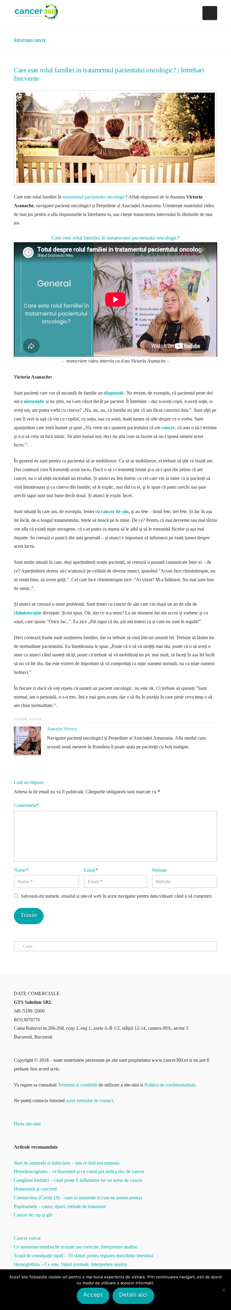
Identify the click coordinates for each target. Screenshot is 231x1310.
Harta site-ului (27, 1123)
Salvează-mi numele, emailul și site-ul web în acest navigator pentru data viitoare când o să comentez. (117, 896)
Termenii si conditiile (77, 1084)
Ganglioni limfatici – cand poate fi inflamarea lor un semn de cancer (78, 1180)
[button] (209, 13)
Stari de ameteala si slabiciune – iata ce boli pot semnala (66, 1163)
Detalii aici (133, 1294)
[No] (223, 1290)
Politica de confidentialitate (170, 1084)
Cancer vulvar (27, 1238)
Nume (21, 870)
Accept (93, 1294)
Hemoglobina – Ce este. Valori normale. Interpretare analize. (71, 1264)
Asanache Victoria (61, 728)
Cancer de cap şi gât (33, 1214)
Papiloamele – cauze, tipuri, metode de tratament (60, 1206)
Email (91, 870)
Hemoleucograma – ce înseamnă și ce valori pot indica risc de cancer (79, 1171)
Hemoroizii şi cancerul (35, 1188)
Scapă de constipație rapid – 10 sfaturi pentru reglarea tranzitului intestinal (83, 1255)
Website (159, 870)
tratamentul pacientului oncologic (94, 196)
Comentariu (26, 805)
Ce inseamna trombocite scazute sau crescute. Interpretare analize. (76, 1246)
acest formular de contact (89, 1100)
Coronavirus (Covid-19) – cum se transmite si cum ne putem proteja (78, 1197)
